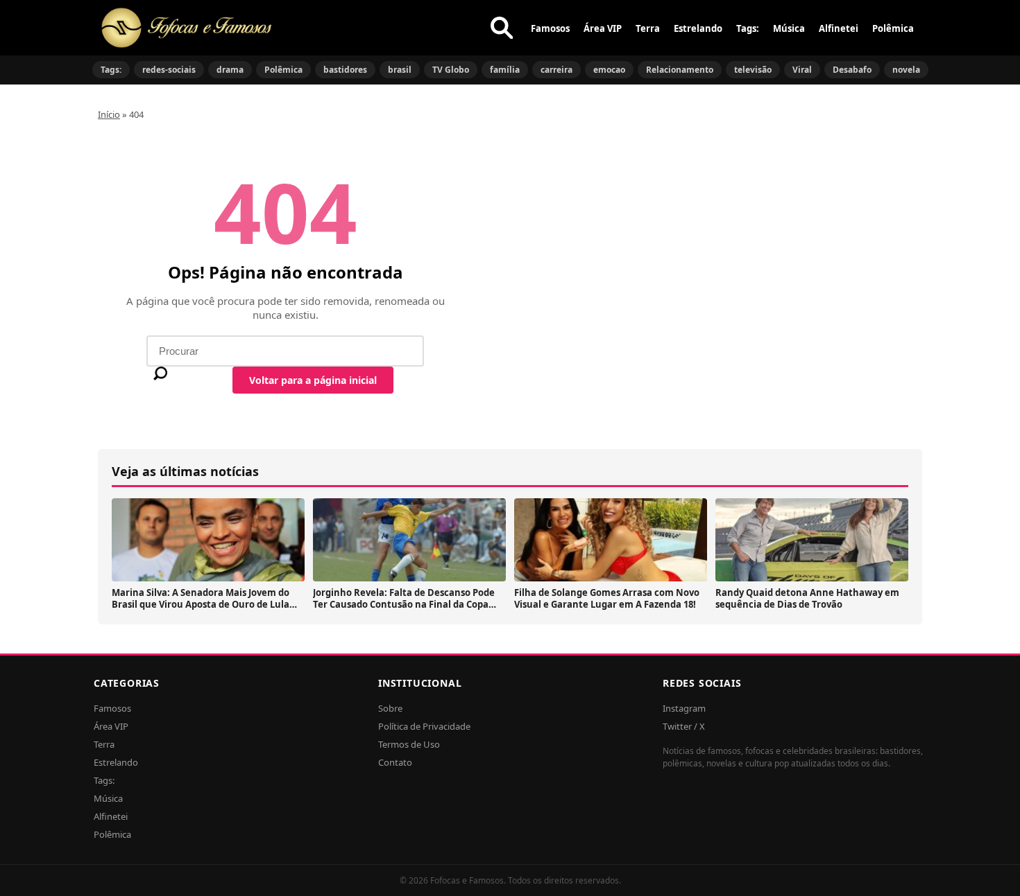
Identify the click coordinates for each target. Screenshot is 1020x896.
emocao (609, 70)
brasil (399, 70)
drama (230, 70)
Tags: (747, 28)
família (505, 70)
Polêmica (893, 28)
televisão (753, 70)
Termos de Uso (409, 744)
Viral (802, 70)
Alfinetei (838, 28)
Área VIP (603, 28)
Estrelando (698, 28)
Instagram (684, 708)
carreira (556, 70)
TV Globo (450, 70)
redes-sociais (169, 70)
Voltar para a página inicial (313, 380)
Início (109, 114)
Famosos (550, 28)
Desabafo (852, 70)
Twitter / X (684, 726)
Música (789, 28)
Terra (648, 28)
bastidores (345, 70)
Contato (395, 762)
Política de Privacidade (424, 726)
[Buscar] (502, 28)
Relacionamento (679, 70)
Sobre (390, 708)
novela (906, 70)
